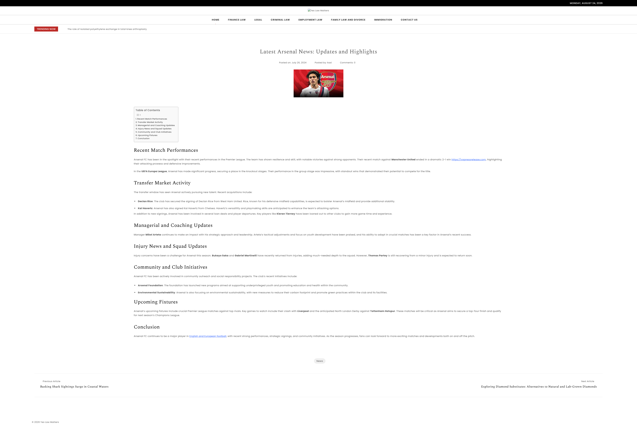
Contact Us (409, 19)
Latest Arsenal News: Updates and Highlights (318, 52)
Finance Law (237, 19)
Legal (258, 19)
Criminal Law (280, 19)
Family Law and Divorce (348, 19)
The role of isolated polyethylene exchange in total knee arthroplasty (107, 29)
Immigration (383, 19)
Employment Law (310, 19)
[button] (579, 29)
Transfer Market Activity (150, 122)
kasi (329, 62)
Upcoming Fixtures (147, 135)
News (320, 361)
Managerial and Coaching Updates (156, 125)
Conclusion (143, 138)
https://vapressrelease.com (469, 159)
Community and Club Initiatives (155, 132)
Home (215, 19)
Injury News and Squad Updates (155, 129)
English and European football (207, 336)
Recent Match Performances (152, 119)
